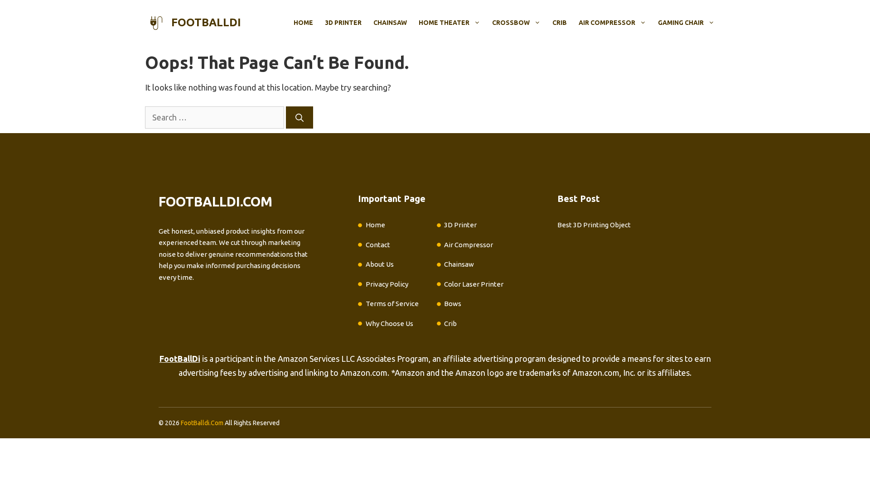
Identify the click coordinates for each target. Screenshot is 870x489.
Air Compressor (607, 22)
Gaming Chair (681, 22)
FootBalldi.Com (202, 423)
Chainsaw (390, 22)
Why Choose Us (389, 323)
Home (303, 22)
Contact (378, 245)
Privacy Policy (387, 284)
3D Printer (343, 22)
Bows (452, 303)
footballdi (206, 22)
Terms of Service (392, 303)
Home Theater (444, 22)
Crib (559, 22)
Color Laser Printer (473, 284)
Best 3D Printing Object (594, 225)
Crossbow (511, 22)
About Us (380, 264)
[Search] (299, 117)
